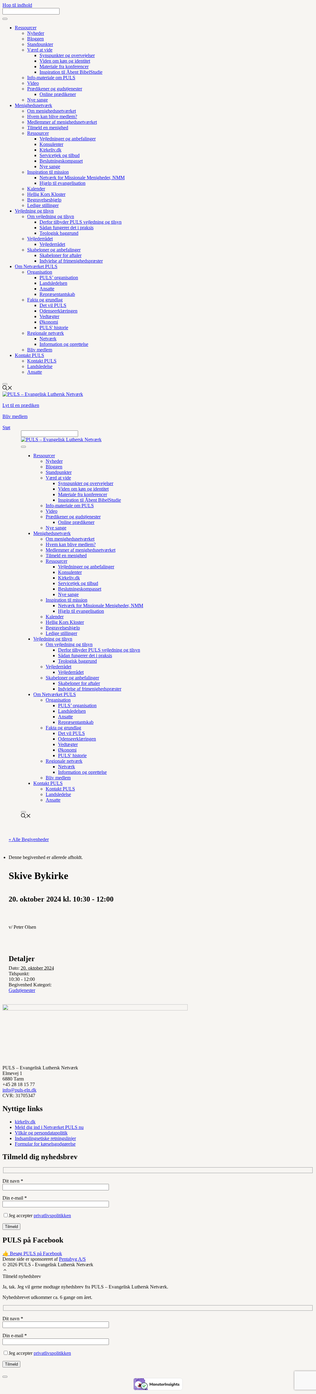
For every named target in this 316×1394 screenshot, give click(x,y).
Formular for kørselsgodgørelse (45, 1144)
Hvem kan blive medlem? (52, 116)
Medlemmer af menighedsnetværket (62, 122)
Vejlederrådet (40, 238)
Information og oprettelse (64, 344)
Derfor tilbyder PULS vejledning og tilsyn (81, 222)
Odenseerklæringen (58, 310)
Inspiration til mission (48, 172)
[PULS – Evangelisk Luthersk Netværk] (61, 439)
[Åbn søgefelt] (7, 388)
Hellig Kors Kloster (46, 194)
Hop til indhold (17, 5)
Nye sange (37, 99)
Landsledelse (39, 366)
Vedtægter (49, 316)
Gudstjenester (22, 990)
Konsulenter (51, 144)
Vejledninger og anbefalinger (68, 138)
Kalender (36, 188)
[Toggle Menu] (4, 19)
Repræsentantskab (57, 294)
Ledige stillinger (43, 205)
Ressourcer (25, 27)
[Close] (4, 384)
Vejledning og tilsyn (34, 211)
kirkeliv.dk (25, 1121)
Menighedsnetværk (33, 105)
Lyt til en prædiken (20, 405)
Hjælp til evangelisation (62, 183)
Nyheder (35, 33)
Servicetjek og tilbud (60, 155)
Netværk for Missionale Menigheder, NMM (82, 177)
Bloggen (35, 38)
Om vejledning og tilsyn (50, 216)
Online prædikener (58, 94)
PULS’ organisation (59, 277)
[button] (4, 1270)
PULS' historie (54, 327)
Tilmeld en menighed (47, 127)
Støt (6, 427)
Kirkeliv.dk (50, 149)
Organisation (39, 272)
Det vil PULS (53, 305)
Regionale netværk (45, 333)
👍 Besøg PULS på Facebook (32, 1253)
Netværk (48, 338)
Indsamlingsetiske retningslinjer (45, 1138)
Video (33, 83)
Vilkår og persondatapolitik (41, 1132)
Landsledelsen (53, 283)
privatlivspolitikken (52, 1215)
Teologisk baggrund (59, 233)
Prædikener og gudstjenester (54, 88)
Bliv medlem (39, 349)
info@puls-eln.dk (19, 1090)
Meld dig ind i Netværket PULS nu (49, 1127)
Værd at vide (39, 49)
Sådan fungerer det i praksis (67, 227)
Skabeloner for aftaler (60, 255)
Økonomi (49, 322)
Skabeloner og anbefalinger (54, 249)
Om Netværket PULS (36, 266)
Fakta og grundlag (45, 299)
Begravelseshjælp (44, 199)
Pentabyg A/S (72, 1259)
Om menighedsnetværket (51, 111)
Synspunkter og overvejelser (67, 55)
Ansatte (47, 288)
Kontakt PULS (29, 355)
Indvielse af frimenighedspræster (71, 260)
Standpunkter (40, 44)
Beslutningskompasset (61, 161)
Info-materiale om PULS (51, 77)
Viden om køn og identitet (65, 61)
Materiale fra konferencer (64, 66)
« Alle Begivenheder (29, 839)
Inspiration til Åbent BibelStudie (71, 72)
